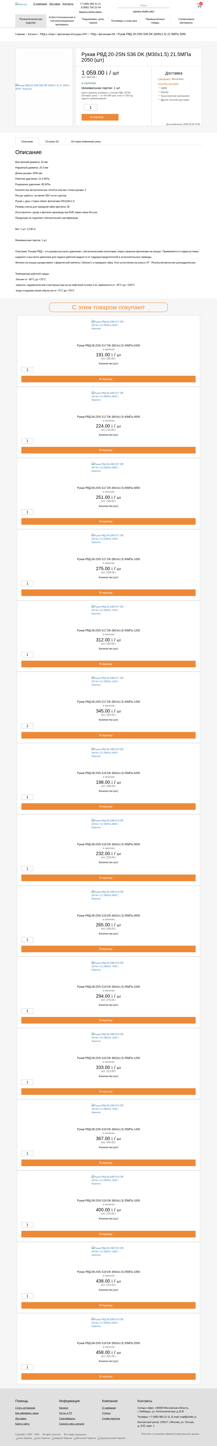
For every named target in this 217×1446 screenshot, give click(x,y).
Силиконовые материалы (186, 21)
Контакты (68, 3)
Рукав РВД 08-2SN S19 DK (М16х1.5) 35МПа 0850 (108, 915)
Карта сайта (22, 1423)
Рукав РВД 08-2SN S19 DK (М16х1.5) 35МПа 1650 (108, 1200)
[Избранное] (190, 5)
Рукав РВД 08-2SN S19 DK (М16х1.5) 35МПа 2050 (108, 1343)
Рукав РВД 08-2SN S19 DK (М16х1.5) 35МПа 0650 (108, 844)
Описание (27, 141)
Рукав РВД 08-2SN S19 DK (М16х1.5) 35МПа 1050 (108, 986)
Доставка (54, 3)
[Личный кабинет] (180, 5)
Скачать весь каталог (71, 1423)
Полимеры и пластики (124, 20)
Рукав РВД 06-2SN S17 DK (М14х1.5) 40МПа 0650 (108, 416)
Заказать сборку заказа (90, 12)
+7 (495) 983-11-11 (90, 3)
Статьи (106, 1413)
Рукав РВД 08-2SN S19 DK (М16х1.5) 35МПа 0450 (108, 773)
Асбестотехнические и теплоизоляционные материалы (62, 21)
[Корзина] (199, 5)
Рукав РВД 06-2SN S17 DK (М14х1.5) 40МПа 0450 (108, 345)
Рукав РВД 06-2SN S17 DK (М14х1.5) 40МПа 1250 (108, 630)
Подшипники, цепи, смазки (93, 21)
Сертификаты (67, 1418)
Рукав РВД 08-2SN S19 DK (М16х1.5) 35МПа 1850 (108, 1271)
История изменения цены (86, 141)
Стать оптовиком (25, 1407)
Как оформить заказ (27, 1413)
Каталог (63, 1407)
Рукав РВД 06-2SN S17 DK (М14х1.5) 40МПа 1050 (108, 559)
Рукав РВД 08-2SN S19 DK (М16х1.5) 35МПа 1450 (108, 1129)
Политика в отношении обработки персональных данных (170, 1434)
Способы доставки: (168, 83)
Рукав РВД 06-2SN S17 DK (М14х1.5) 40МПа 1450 (108, 701)
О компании (40, 3)
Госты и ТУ (65, 1413)
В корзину (97, 117)
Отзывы (52, 141)
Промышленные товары (155, 21)
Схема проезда (111, 1418)
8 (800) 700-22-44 (90, 7)
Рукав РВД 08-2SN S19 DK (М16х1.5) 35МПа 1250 (108, 1058)
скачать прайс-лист (143, 11)
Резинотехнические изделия (30, 21)
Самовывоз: (164, 79)
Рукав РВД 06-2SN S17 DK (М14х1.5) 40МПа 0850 (108, 487)
